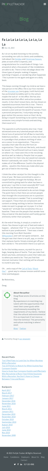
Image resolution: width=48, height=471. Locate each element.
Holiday (18, 59)
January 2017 (7, 398)
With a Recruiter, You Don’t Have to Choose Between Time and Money (20, 377)
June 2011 (6, 406)
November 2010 (9, 416)
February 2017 (8, 395)
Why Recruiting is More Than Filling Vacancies (22, 373)
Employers (25, 457)
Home (6, 457)
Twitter (22, 328)
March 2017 (7, 393)
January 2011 (7, 411)
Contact (24, 460)
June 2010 (6, 430)
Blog (16, 328)
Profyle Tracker (13, 4)
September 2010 (9, 422)
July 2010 (6, 427)
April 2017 (6, 390)
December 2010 (8, 414)
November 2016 (9, 403)
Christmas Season (33, 59)
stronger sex (13, 91)
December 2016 (8, 401)
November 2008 (9, 435)
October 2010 (8, 419)
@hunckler (7, 235)
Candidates (14, 457)
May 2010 (6, 432)
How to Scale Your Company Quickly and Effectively (24, 371)
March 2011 (7, 409)
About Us (35, 457)
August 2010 (7, 424)
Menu (45, 4)
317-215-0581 (29, 464)
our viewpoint (24, 339)
